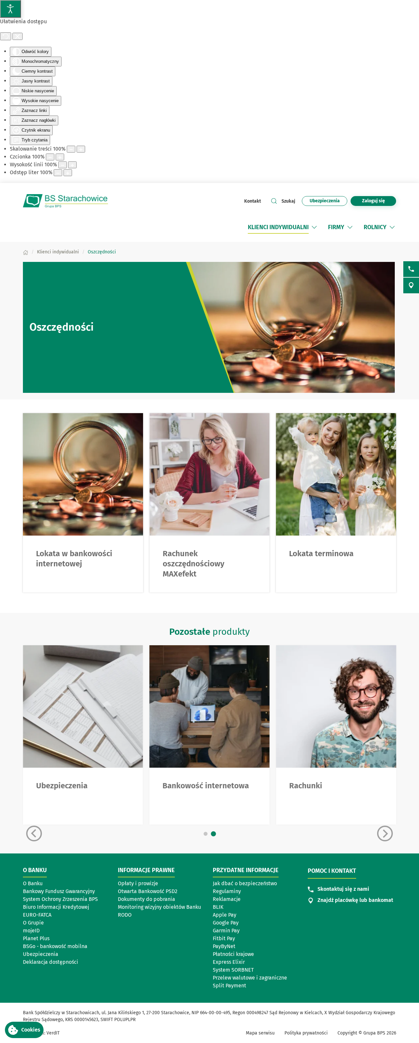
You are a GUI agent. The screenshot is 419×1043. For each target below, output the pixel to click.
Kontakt (252, 201)
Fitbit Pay (224, 938)
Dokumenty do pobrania (146, 899)
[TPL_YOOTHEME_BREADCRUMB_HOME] (25, 252)
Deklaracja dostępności (50, 962)
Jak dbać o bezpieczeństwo (245, 883)
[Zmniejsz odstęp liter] (58, 172)
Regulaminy (227, 891)
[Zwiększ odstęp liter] (68, 172)
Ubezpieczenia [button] (325, 201)
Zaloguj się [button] (373, 201)
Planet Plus (36, 938)
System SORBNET (233, 970)
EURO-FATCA (37, 915)
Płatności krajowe (233, 954)
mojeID (31, 930)
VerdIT (53, 1033)
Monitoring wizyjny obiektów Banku (159, 907)
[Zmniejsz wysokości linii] (62, 164)
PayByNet (224, 946)
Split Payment (229, 985)
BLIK (218, 907)
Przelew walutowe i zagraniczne (250, 978)
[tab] (206, 834)
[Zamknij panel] (17, 36)
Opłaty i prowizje (138, 883)
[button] (314, 227)
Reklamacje (227, 899)
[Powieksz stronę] (81, 149)
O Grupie (53, 923)
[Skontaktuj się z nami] (411, 269)
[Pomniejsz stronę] (71, 149)
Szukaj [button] (288, 201)
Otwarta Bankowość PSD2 (147, 891)
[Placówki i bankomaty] (411, 285)
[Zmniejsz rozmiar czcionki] (50, 157)
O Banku (33, 883)
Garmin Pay (226, 930)
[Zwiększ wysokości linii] (72, 164)
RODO (125, 915)
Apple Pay (224, 915)
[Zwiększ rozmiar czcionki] (60, 157)
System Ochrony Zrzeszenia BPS (60, 899)
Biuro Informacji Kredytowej (56, 907)
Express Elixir (229, 962)
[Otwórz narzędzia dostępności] (10, 9)
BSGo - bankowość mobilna (55, 946)
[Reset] (5, 36)
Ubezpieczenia (40, 954)
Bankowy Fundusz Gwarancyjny (59, 891)
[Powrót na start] (65, 201)
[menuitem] (278, 227)
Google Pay (226, 923)
